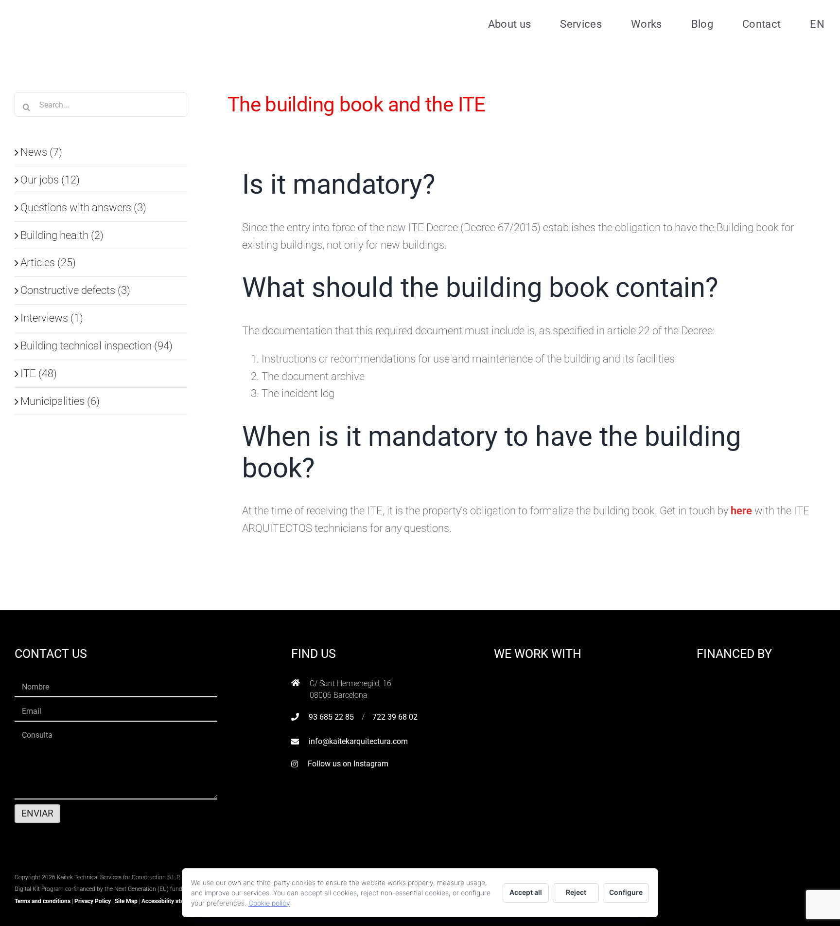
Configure (626, 892)
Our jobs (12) (50, 179)
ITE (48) (38, 373)
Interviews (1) (51, 317)
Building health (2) (62, 235)
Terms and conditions (42, 901)
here (742, 510)
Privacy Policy (92, 901)
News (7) (41, 151)
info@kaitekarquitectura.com (358, 741)
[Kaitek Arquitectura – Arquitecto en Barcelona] (76, 10)
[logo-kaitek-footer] (75, 864)
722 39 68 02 (395, 717)
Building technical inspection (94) (96, 345)
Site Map (126, 901)
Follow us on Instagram (348, 763)
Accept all (525, 892)
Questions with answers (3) (83, 207)
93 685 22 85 (331, 717)
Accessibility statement (171, 901)
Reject (576, 892)
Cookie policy (269, 903)
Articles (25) (48, 262)
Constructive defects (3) (75, 290)
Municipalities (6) (60, 401)
